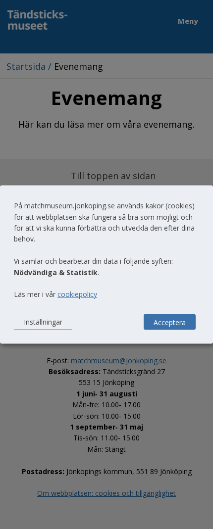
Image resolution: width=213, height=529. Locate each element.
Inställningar (43, 322)
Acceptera (170, 322)
